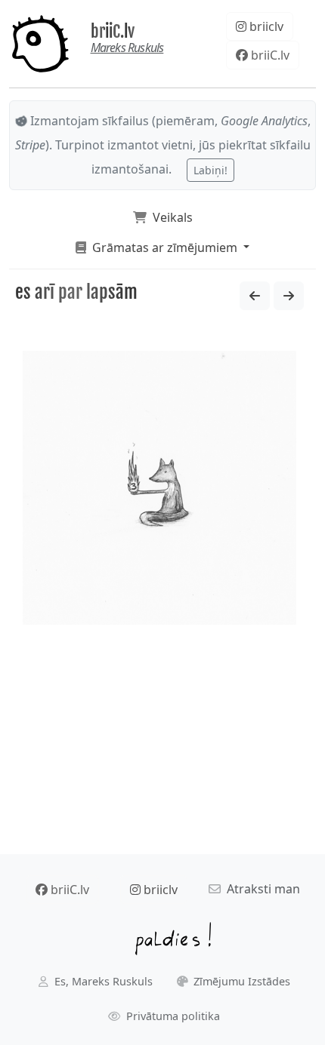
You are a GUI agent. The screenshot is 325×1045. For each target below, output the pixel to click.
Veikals (170, 217)
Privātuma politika (171, 1016)
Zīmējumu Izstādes (240, 981)
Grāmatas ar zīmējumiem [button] (163, 247)
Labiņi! (210, 170)
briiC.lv (113, 31)
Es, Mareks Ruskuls (102, 981)
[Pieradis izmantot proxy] (289, 295)
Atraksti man (260, 889)
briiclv (264, 26)
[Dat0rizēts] (255, 295)
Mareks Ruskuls (127, 47)
